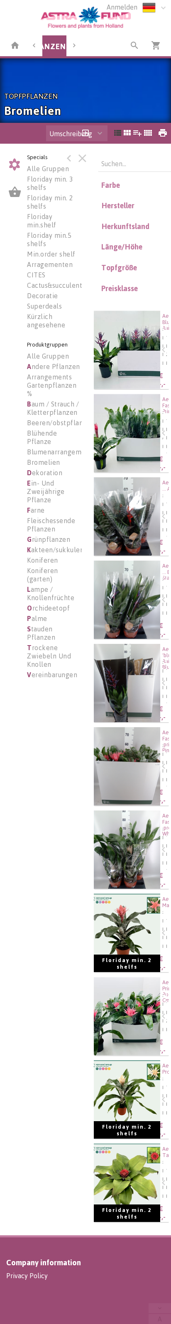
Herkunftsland (125, 226)
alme (37, 618)
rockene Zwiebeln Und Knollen (49, 655)
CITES (36, 275)
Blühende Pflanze (42, 437)
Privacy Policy (27, 1276)
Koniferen (42, 560)
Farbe (110, 184)
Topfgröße (119, 267)
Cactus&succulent (54, 285)
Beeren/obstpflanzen (61, 423)
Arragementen (50, 264)
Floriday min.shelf (41, 220)
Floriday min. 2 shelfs (50, 202)
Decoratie (42, 296)
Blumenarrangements (61, 452)
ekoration (44, 473)
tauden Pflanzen (41, 633)
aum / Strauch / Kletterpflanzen (53, 408)
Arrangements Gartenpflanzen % (51, 385)
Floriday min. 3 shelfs (50, 183)
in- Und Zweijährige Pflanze (46, 491)
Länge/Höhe (121, 246)
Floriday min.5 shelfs (49, 239)
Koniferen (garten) (42, 574)
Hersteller (117, 205)
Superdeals (44, 306)
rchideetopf (48, 608)
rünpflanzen (48, 539)
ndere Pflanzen (53, 366)
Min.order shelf (51, 254)
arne (36, 510)
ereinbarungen (52, 675)
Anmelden (122, 7)
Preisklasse (119, 288)
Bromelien (43, 462)
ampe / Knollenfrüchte (50, 593)
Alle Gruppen (48, 169)
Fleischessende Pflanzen (51, 524)
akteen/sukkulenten (61, 550)
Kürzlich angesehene (46, 320)
